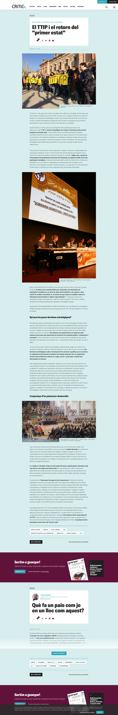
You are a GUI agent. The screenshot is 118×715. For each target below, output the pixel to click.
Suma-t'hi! (19, 571)
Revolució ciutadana (41, 665)
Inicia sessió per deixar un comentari (78, 541)
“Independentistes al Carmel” (62, 648)
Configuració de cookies (87, 712)
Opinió (32, 15)
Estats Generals (55, 529)
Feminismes (52, 6)
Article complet (59, 653)
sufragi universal (71, 533)
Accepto (100, 712)
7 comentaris (37, 674)
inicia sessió (45, 571)
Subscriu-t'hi (102, 1)
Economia (80, 6)
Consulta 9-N (50, 662)
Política (32, 6)
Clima (45, 6)
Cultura (72, 6)
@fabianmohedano (46, 598)
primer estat (60, 533)
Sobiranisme (53, 665)
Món (59, 6)
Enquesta (45, 529)
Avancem (33, 662)
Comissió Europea (35, 529)
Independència (68, 662)
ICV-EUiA (60, 662)
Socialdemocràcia (63, 665)
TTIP (81, 533)
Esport (65, 6)
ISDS (64, 529)
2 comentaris (37, 542)
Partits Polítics (80, 662)
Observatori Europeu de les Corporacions (42, 533)
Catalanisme (41, 662)
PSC (32, 665)
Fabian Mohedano (46, 595)
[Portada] (19, 6)
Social (39, 6)
